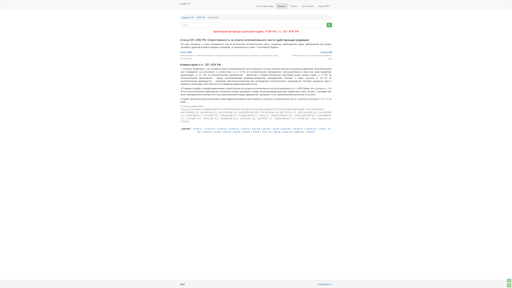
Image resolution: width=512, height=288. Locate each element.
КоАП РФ (286, 128)
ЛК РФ (256, 131)
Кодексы (282, 6)
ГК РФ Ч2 (209, 128)
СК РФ (322, 128)
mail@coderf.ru (325, 284)
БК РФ (237, 131)
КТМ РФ (311, 131)
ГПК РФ (245, 128)
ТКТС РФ (266, 131)
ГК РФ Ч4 (234, 128)
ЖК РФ (266, 128)
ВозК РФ (287, 131)
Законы (293, 6)
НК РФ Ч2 (311, 128)
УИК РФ (207, 131)
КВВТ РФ (299, 131)
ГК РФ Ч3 (221, 128)
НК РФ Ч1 (298, 128)
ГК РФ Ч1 (197, 128)
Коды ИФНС (324, 6)
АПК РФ (201, 17)
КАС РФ (256, 128)
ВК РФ (277, 131)
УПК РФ (227, 131)
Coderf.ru (185, 3)
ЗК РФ (276, 128)
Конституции (307, 6)
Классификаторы (265, 6)
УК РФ (217, 131)
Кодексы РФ (188, 17)
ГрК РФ (246, 131)
